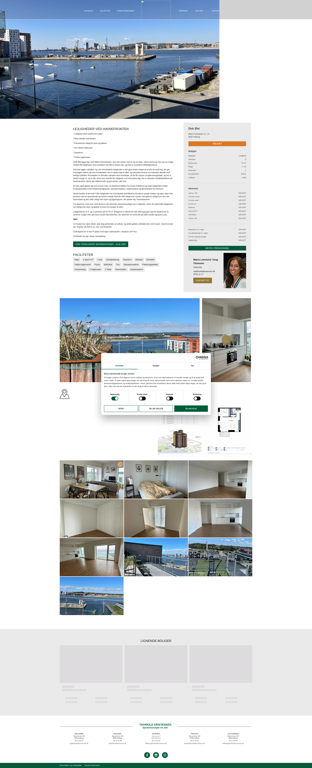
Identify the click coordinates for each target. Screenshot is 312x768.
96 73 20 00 (156, 741)
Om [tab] (192, 366)
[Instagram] (165, 755)
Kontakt (216, 11)
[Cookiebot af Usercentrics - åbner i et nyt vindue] (197, 357)
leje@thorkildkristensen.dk (79, 743)
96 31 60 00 (79, 741)
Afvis (121, 408)
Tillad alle (191, 408)
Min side (199, 11)
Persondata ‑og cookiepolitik (71, 765)
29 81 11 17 (198, 274)
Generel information (92, 765)
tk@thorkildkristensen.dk (117, 743)
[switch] (142, 398)
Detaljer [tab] (156, 366)
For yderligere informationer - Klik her (101, 244)
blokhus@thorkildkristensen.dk (156, 743)
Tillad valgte (156, 408)
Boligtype (105, 11)
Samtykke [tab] (119, 366)
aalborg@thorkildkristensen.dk (233, 743)
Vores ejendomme (125, 11)
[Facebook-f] (147, 755)
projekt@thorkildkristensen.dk (194, 743)
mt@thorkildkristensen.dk (204, 271)
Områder (183, 11)
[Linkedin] (156, 755)
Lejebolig (88, 11)
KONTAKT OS (202, 280)
